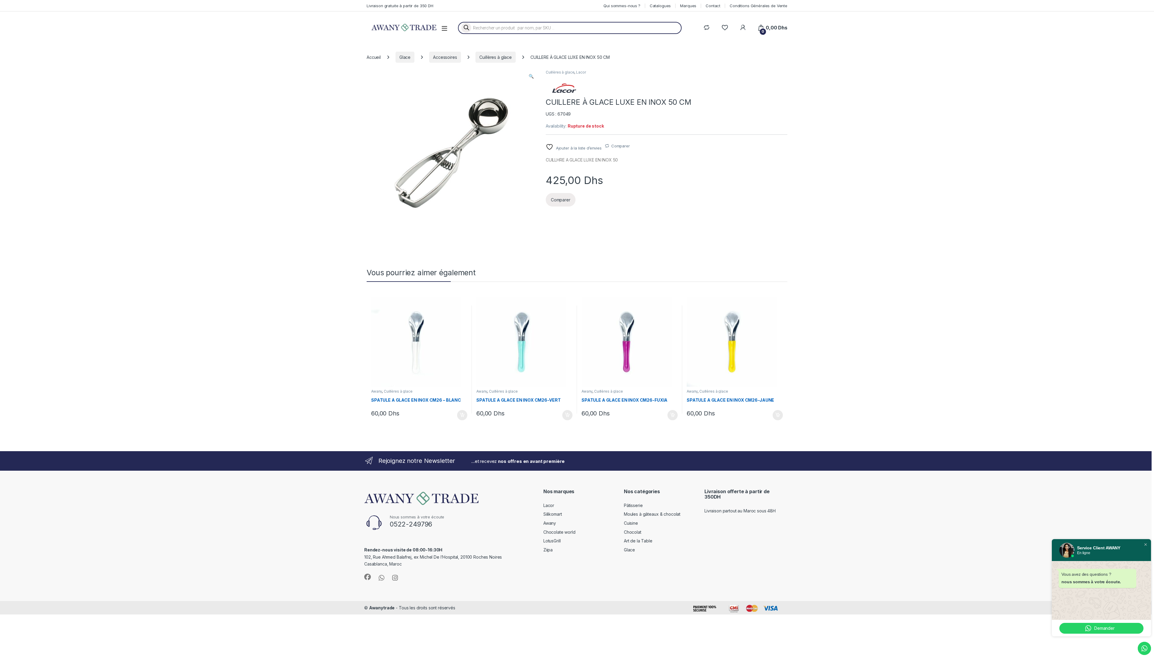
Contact (713, 5)
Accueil (374, 57)
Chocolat (632, 532)
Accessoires (445, 57)
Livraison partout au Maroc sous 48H (740, 510)
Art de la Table (638, 540)
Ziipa (548, 549)
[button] (531, 76)
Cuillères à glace (495, 57)
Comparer (620, 145)
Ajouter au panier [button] (460, 415)
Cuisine (631, 523)
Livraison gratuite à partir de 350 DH (400, 5)
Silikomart (552, 514)
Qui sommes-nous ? (621, 5)
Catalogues (660, 5)
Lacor (581, 72)
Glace (405, 57)
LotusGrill (552, 540)
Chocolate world (559, 532)
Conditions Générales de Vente (758, 5)
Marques (688, 5)
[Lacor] (564, 88)
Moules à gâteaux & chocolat (652, 514)
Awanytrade (382, 607)
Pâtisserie (633, 505)
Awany (376, 391)
